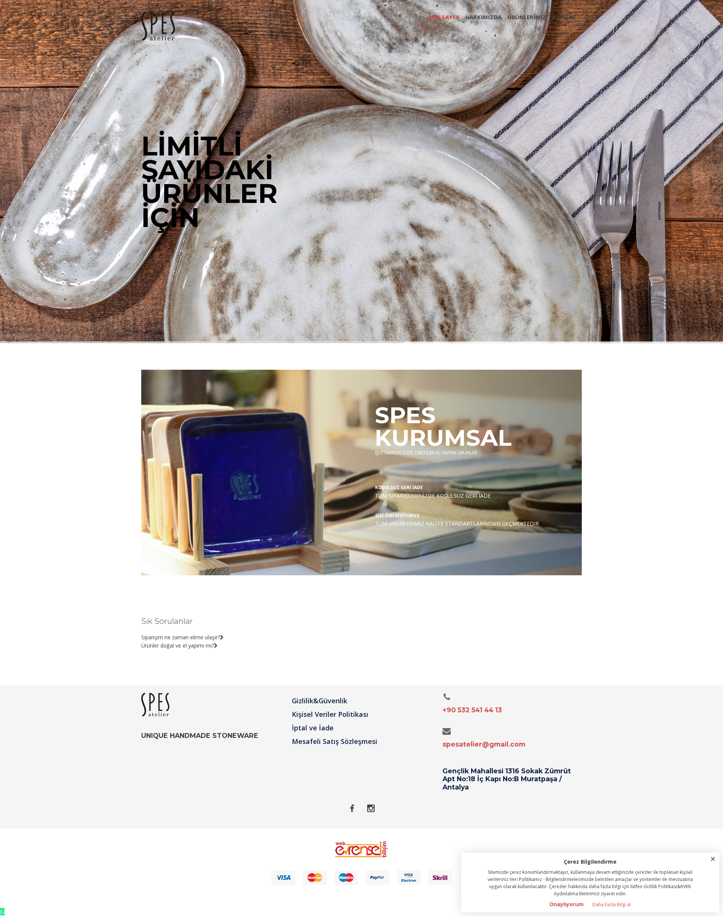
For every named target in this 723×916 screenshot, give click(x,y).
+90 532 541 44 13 (472, 710)
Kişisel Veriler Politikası (330, 714)
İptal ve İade (313, 727)
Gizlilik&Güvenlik (319, 700)
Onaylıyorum (566, 904)
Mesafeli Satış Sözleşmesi (334, 741)
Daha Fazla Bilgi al (611, 904)
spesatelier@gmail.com (483, 744)
